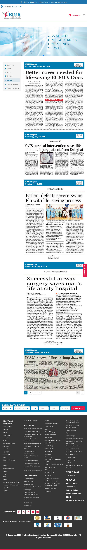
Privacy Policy (72, 483)
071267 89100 (76, 15)
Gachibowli (6, 454)
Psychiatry (69, 433)
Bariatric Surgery (29, 481)
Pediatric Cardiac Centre (52, 478)
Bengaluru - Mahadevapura (11, 482)
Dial (30, 2)
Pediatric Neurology (51, 481)
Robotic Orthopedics (72, 446)
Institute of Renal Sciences (32, 463)
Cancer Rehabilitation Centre (33, 487)
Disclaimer (70, 487)
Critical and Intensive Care (32, 497)
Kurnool (5, 449)
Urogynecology (71, 460)
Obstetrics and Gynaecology (54, 464)
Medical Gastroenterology (53, 440)
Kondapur (6, 429)
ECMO (47, 421)
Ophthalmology (50, 467)
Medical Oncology (50, 443)
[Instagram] (28, 512)
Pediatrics (48, 491)
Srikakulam (6, 438)
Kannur (5, 463)
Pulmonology (70, 436)
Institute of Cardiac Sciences (33, 428)
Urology (68, 462)
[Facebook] (19, 512)
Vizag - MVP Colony (9, 460)
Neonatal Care (49, 448)
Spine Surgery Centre (72, 449)
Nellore (5, 432)
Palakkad (5, 490)
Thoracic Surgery (71, 457)
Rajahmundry (7, 435)
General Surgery (50, 432)
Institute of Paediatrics (31, 460)
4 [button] (39, 392)
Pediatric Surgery (50, 488)
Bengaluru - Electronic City (11, 485)
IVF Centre (48, 437)
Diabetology (28, 505)
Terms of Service (73, 494)
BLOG (68, 497)
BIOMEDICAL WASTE (75, 500)
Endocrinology (49, 426)
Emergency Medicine (51, 423)
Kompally (6, 488)
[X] (23, 512)
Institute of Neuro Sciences (32, 443)
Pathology (48, 475)
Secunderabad (7, 427)
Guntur (5, 471)
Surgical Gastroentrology (74, 451)
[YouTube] (33, 512)
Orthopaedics (49, 470)
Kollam (5, 479)
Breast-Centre (28, 484)
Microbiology (49, 446)
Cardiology (27, 489)
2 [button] (30, 392)
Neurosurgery (49, 457)
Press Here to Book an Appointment (53, 2)
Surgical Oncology (72, 454)
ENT (46, 429)
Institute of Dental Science (32, 431)
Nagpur (5, 457)
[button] (17, 6)
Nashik (5, 465)
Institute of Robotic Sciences (33, 470)
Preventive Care (71, 430)
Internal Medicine (50, 434)
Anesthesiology (29, 478)
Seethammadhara (8, 468)
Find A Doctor (70, 475)
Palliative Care (49, 472)
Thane (4, 476)
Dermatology (28, 502)
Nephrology (48, 451)
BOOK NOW (78, 408)
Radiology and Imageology (74, 438)
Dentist (26, 500)
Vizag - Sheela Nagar (9, 443)
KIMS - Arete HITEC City (31, 421)
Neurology (48, 454)
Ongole (5, 440)
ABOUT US (70, 480)
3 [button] (34, 392)
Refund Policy (72, 490)
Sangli (4, 474)
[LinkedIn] (37, 512)
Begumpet (6, 452)
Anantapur (6, 446)
